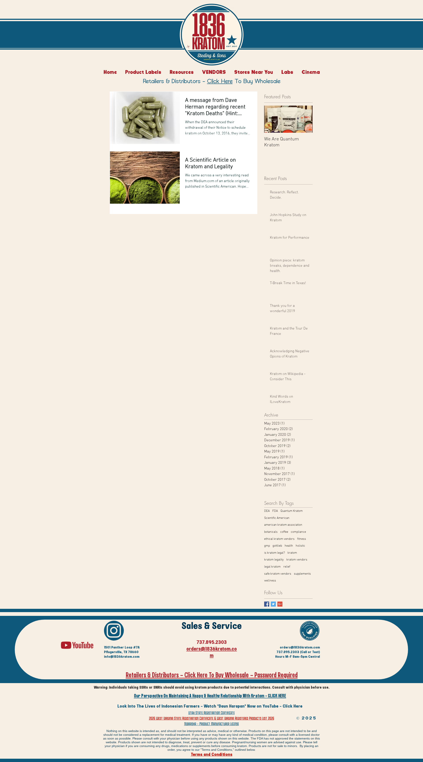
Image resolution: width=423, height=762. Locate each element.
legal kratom (272, 567)
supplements (302, 574)
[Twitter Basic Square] (273, 604)
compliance (298, 532)
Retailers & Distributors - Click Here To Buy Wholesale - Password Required (212, 675)
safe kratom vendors (277, 574)
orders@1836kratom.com (300, 647)
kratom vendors (296, 560)
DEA (267, 511)
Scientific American (276, 518)
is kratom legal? (274, 553)
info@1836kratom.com (121, 656)
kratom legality (274, 560)
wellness (270, 581)
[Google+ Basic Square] (279, 604)
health (289, 546)
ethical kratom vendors (279, 539)
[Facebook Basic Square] (266, 604)
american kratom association (283, 525)
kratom (292, 553)
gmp (267, 546)
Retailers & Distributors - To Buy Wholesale (211, 82)
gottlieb (277, 546)
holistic (300, 546)
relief (286, 567)
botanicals (271, 532)
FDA (275, 511)
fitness (301, 539)
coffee (284, 532)
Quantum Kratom (291, 511)
